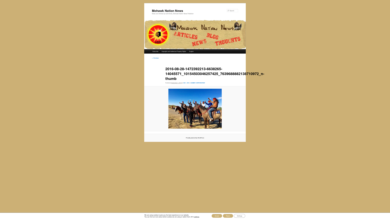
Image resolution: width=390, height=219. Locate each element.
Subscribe (155, 51)
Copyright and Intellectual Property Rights (174, 51)
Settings (239, 216)
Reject (228, 216)
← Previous (155, 58)
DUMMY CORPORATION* (198, 83)
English (191, 51)
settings (196, 217)
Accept (217, 216)
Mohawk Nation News (167, 10)
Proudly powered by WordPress (195, 138)
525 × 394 (186, 83)
